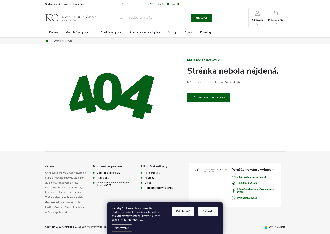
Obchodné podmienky (56, 4)
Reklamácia (79, 4)
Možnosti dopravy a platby (159, 188)
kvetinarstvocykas (247, 198)
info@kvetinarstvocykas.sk (252, 177)
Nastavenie (122, 228)
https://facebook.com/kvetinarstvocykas (255, 190)
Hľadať (201, 18)
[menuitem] (53, 32)
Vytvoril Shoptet (277, 227)
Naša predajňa (152, 173)
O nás (148, 183)
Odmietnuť (183, 211)
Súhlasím (208, 211)
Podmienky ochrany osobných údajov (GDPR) (113, 184)
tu (141, 220)
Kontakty (149, 178)
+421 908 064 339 (247, 183)
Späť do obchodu (211, 97)
